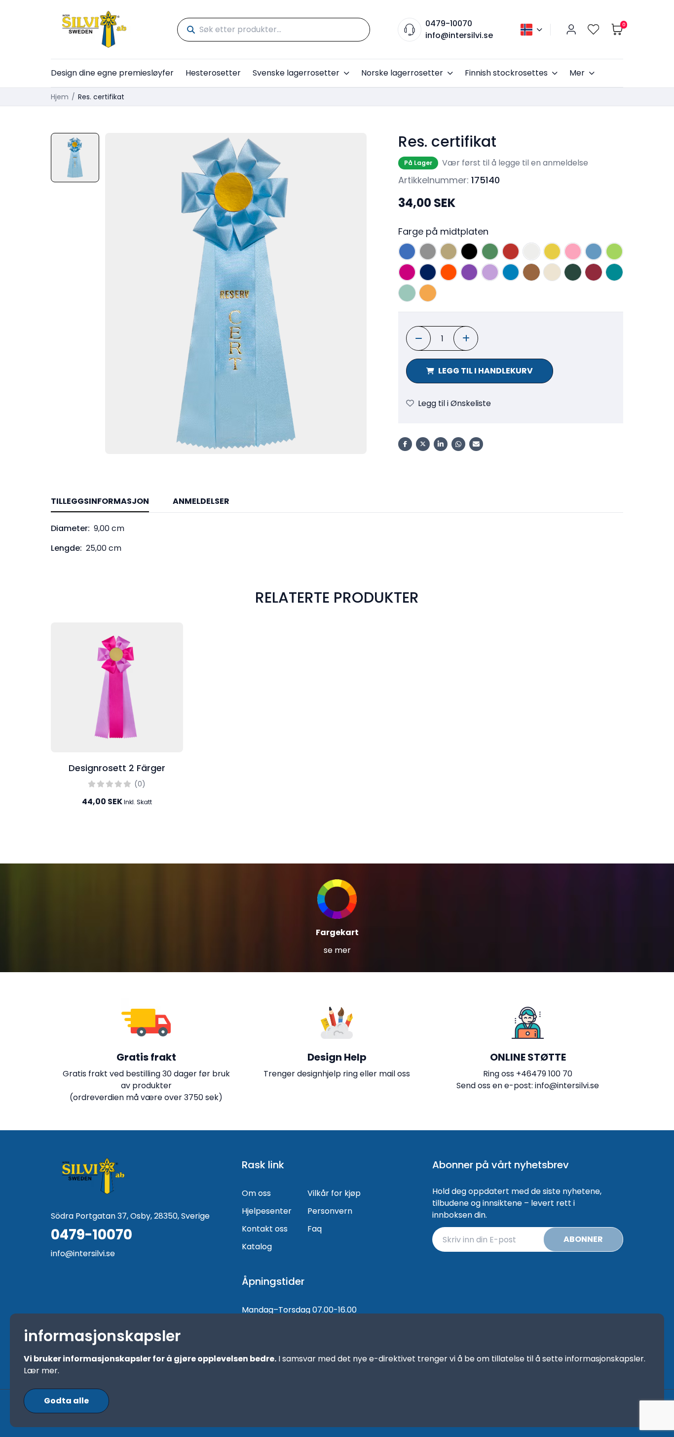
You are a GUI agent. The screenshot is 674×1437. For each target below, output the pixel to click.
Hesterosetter (213, 73)
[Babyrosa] (573, 251)
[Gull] (448, 251)
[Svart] (469, 251)
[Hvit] (531, 251)
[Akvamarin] (511, 272)
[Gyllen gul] (428, 293)
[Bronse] (531, 272)
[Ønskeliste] (593, 29)
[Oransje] (448, 272)
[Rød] (511, 251)
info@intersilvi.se (459, 35)
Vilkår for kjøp (334, 1193)
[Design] (173, 660)
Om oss (256, 1193)
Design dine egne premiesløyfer (112, 73)
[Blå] (407, 251)
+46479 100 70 (544, 1073)
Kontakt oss (265, 1228)
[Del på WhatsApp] (458, 444)
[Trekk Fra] (418, 338)
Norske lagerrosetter (402, 73)
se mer (337, 950)
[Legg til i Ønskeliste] (173, 638)
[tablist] (337, 502)
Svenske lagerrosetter (296, 73)
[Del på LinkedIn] (441, 444)
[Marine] (428, 272)
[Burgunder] (593, 272)
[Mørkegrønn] (573, 272)
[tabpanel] (337, 538)
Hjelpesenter (267, 1211)
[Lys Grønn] (614, 251)
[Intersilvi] (94, 29)
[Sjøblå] (407, 293)
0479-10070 (448, 23)
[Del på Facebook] (405, 444)
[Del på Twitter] (423, 444)
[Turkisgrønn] (614, 272)
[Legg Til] (465, 338)
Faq (314, 1228)
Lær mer (41, 1370)
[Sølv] (428, 251)
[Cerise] (407, 272)
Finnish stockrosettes (506, 73)
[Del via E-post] (476, 444)
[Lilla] (469, 272)
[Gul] (552, 251)
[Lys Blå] (593, 251)
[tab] (100, 502)
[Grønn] (490, 251)
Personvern (329, 1211)
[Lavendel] (490, 272)
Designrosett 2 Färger (117, 768)
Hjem (60, 97)
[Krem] (552, 272)
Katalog (257, 1246)
